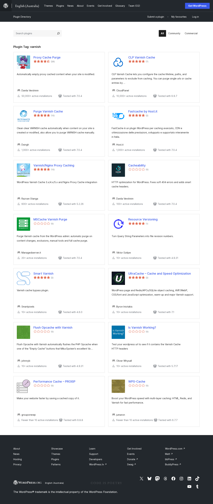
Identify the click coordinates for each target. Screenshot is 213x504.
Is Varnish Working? (142, 327)
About (16, 448)
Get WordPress (197, 5)
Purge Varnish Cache (48, 111)
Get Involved (134, 448)
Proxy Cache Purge (47, 57)
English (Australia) (54, 483)
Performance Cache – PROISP (54, 381)
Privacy (17, 464)
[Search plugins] (58, 33)
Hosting (17, 459)
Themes (55, 454)
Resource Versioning (143, 219)
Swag (131, 464)
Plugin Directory (22, 16)
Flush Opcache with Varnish (52, 327)
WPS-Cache (136, 381)
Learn (92, 448)
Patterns (56, 464)
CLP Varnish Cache (141, 57)
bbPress (171, 459)
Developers (95, 459)
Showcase (57, 448)
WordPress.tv (98, 464)
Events (131, 454)
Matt (169, 454)
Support (93, 454)
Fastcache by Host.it (142, 111)
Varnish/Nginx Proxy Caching (53, 165)
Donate (132, 459)
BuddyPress (173, 464)
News (16, 454)
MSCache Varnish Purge (50, 219)
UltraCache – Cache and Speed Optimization (159, 273)
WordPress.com (175, 448)
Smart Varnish (43, 273)
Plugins (55, 459)
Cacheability (137, 165)
